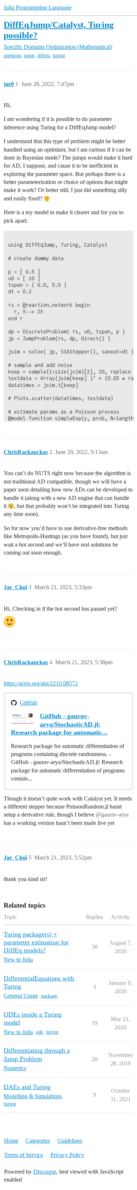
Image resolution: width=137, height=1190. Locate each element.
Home (11, 1141)
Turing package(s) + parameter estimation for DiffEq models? (36, 942)
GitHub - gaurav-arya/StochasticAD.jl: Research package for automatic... (59, 724)
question (12, 55)
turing (59, 55)
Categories (38, 1141)
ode (39, 1032)
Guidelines (69, 1141)
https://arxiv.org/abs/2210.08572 (41, 683)
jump (29, 55)
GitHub (28, 703)
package (49, 996)
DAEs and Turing (27, 1087)
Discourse (44, 1172)
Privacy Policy (67, 1155)
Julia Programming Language (38, 7)
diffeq (43, 55)
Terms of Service (23, 1155)
